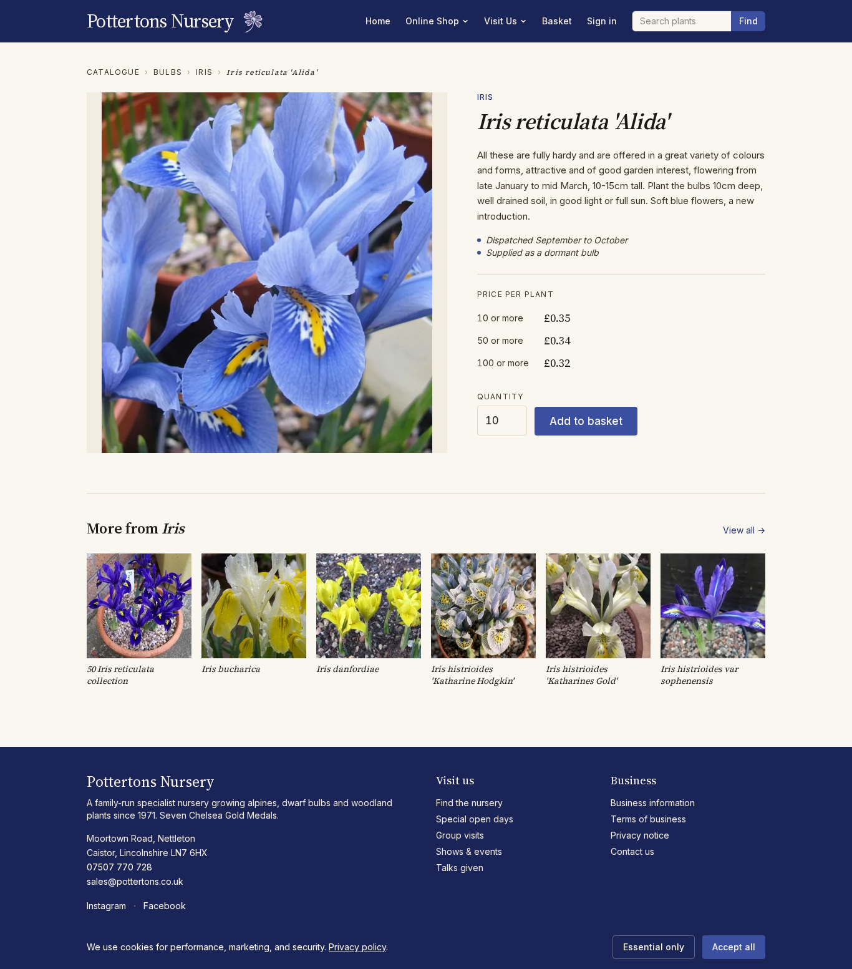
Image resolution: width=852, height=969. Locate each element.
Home (377, 21)
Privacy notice (640, 835)
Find (748, 21)
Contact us (632, 851)
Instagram (106, 905)
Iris (204, 72)
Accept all (733, 947)
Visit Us (500, 21)
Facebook (164, 905)
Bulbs (167, 72)
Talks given (459, 867)
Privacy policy (357, 947)
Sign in (602, 21)
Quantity (500, 396)
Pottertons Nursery (161, 21)
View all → (744, 530)
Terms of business (648, 819)
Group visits (460, 835)
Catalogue (113, 72)
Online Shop (432, 21)
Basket (557, 21)
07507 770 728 (119, 867)
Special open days (474, 819)
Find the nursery (469, 802)
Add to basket (585, 421)
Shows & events (469, 851)
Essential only (653, 947)
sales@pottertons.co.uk (135, 881)
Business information (653, 802)
